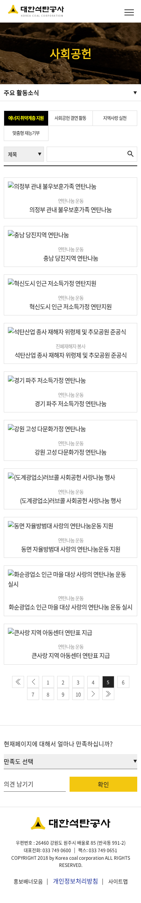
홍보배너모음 (28, 881)
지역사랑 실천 (114, 118)
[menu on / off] (129, 12)
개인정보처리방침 (75, 880)
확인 (103, 784)
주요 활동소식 (21, 92)
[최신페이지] (18, 682)
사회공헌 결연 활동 (70, 118)
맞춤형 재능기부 (25, 133)
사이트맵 (118, 881)
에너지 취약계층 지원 (26, 118)
